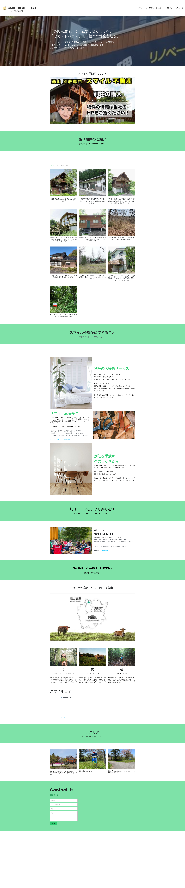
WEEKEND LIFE (106, 550)
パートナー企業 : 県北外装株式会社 (60, 439)
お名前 (53, 801)
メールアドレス (55, 805)
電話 (52, 809)
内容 (52, 813)
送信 (53, 823)
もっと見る (63, 717)
